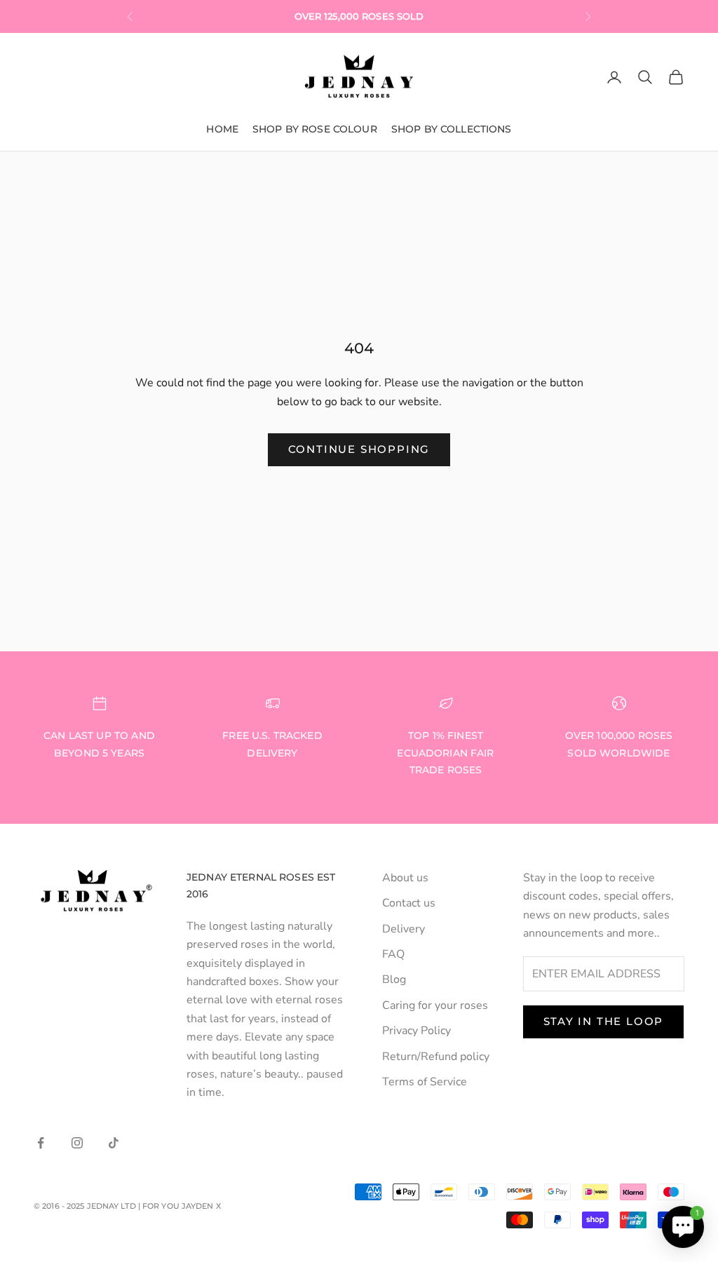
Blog (394, 979)
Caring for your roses (435, 1005)
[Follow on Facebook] (41, 1143)
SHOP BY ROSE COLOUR (314, 129)
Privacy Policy (416, 1030)
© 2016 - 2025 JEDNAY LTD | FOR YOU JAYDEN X (127, 1206)
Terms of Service (424, 1082)
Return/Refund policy (435, 1056)
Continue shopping (359, 449)
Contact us (408, 903)
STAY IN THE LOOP (603, 1021)
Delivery (403, 929)
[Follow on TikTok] (114, 1143)
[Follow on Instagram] (77, 1143)
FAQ (393, 954)
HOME (222, 129)
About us (405, 878)
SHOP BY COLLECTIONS (451, 129)
